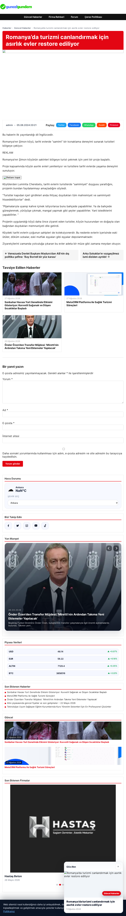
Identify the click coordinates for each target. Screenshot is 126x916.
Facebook (74, 125)
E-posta (8, 423)
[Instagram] (27, 526)
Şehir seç (13, 496)
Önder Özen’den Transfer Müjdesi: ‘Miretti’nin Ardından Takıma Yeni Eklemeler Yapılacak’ (52, 699)
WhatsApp (89, 125)
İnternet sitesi (10, 436)
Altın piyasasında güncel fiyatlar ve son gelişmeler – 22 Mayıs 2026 (41, 703)
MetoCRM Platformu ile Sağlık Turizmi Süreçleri (31, 695)
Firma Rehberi (56, 16)
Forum (74, 16)
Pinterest (114, 125)
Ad (5, 410)
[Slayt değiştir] (57, 885)
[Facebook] (8, 526)
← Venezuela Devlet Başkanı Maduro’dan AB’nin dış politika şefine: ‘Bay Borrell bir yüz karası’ (37, 255)
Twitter (61, 125)
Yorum (7, 379)
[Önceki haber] (109, 548)
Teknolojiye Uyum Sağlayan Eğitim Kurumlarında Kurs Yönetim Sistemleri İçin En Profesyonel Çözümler (59, 706)
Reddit (102, 125)
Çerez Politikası (93, 16)
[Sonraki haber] (116, 548)
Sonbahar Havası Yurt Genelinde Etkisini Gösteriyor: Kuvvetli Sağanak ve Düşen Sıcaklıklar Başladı (57, 692)
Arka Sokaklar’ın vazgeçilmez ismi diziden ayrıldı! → (101, 255)
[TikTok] (45, 526)
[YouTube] (36, 526)
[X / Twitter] (17, 526)
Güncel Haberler (33, 16)
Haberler (6, 28)
